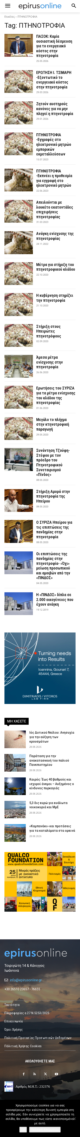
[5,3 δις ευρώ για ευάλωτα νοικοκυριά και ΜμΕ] (15, 810)
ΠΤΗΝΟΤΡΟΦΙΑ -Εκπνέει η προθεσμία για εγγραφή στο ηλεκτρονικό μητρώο (54, 178)
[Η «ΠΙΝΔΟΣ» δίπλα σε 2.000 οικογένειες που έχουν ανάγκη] (18, 603)
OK (23, 1129)
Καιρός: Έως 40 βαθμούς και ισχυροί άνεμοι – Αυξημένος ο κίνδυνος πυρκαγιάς (51, 784)
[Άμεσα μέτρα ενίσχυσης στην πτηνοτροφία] (18, 366)
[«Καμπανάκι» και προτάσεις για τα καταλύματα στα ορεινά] (15, 833)
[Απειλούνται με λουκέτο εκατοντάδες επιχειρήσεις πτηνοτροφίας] (18, 211)
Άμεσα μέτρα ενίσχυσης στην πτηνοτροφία (49, 362)
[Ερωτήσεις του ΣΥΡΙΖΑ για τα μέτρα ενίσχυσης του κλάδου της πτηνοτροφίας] (18, 397)
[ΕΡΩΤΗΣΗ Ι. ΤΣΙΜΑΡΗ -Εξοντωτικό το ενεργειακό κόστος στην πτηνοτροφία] (18, 81)
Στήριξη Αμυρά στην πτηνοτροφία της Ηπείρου (53, 496)
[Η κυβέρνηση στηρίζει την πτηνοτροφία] (18, 304)
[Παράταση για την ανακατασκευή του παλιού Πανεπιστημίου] (15, 763)
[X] (45, 1074)
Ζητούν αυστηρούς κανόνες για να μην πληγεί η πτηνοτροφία (54, 108)
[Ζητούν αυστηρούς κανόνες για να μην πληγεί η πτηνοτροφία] (18, 112)
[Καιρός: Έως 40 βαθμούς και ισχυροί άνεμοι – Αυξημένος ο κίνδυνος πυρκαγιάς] (15, 786)
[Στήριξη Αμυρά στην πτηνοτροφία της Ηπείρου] (18, 500)
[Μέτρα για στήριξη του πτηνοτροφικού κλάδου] (18, 273)
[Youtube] (56, 1074)
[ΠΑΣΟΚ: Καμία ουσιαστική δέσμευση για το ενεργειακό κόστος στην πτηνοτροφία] (18, 45)
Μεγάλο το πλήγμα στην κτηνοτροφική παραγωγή (52, 424)
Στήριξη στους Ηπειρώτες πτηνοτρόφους (48, 331)
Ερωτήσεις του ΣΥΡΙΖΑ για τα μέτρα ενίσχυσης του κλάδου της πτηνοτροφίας (55, 395)
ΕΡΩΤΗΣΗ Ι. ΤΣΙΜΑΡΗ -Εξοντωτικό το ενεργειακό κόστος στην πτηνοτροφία (53, 79)
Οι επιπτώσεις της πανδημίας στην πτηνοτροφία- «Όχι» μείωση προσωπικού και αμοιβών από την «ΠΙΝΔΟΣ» (53, 565)
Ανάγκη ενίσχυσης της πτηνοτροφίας (55, 236)
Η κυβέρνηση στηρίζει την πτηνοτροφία (54, 298)
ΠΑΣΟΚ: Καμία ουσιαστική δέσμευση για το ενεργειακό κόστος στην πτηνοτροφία (54, 46)
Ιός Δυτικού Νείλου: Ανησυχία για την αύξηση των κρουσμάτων (51, 737)
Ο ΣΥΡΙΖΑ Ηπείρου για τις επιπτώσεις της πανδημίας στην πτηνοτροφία (54, 529)
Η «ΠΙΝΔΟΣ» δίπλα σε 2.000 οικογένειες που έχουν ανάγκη (54, 599)
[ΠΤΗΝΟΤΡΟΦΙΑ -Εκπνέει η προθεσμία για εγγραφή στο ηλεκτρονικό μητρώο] (18, 180)
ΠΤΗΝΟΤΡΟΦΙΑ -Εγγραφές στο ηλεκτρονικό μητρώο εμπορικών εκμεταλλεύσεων (53, 144)
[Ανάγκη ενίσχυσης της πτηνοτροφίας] (18, 242)
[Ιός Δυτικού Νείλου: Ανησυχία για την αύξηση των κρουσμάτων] (15, 739)
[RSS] (34, 1074)
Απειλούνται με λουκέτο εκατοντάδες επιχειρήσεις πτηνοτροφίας (54, 209)
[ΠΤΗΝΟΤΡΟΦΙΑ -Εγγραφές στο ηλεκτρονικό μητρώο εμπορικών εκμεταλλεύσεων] (18, 143)
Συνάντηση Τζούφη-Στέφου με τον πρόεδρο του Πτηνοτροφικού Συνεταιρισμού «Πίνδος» (53, 462)
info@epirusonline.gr (26, 980)
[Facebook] (23, 1074)
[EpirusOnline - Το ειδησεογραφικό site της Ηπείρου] (40, 6)
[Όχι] (74, 1118)
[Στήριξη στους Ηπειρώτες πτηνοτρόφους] (18, 335)
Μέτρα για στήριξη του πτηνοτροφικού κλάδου (55, 267)
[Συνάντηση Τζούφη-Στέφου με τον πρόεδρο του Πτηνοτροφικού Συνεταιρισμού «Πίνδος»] (18, 459)
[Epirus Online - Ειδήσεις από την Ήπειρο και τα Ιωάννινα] (40, 953)
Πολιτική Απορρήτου (45, 1129)
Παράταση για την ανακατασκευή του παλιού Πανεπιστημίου (49, 760)
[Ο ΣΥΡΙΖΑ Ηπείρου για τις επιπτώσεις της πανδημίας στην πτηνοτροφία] (18, 531)
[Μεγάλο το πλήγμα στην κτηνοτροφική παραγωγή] (18, 428)
